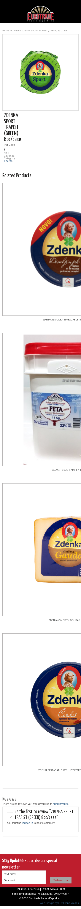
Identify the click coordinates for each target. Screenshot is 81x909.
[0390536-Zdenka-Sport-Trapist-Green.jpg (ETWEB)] (40, 72)
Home (5, 30)
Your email (9, 880)
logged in (27, 823)
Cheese (15, 30)
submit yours (60, 803)
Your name (10, 873)
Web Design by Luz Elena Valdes (59, 903)
